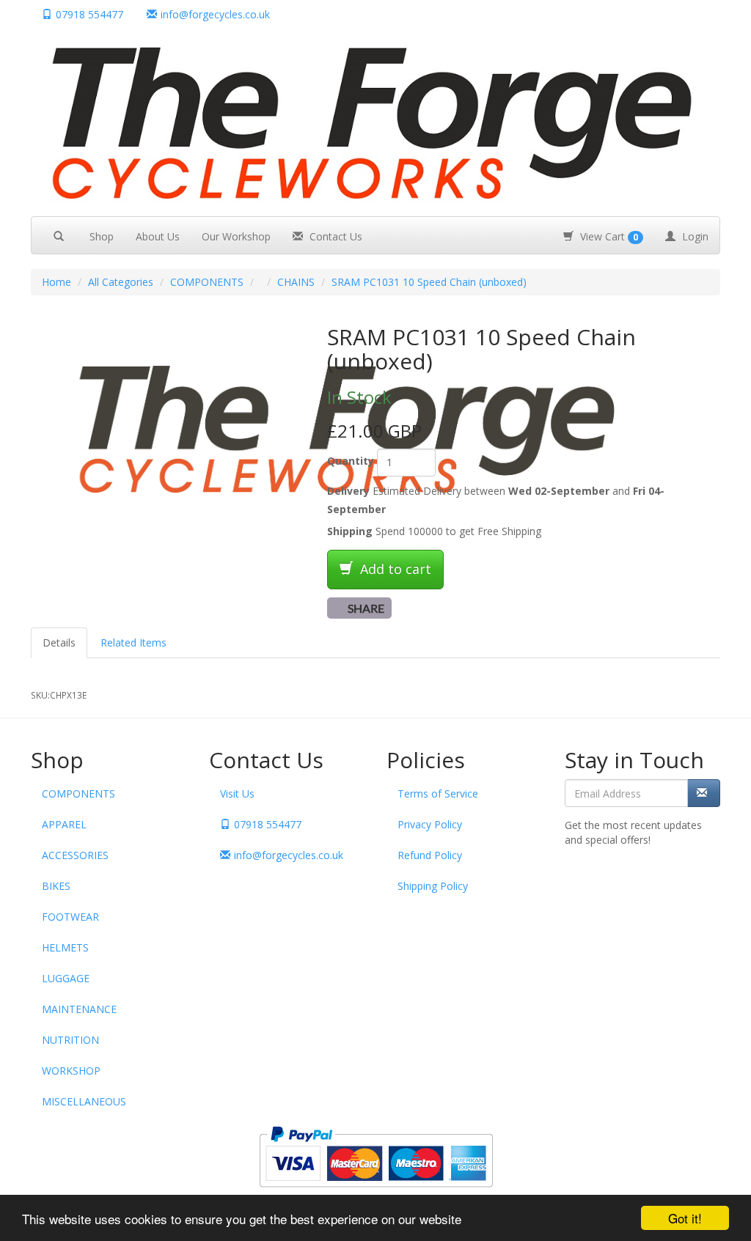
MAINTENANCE (79, 1009)
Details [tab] (59, 642)
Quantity (350, 461)
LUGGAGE (65, 978)
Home (56, 282)
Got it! (685, 1218)
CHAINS (296, 282)
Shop (101, 236)
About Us (158, 236)
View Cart (607, 236)
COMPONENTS (206, 282)
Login (693, 236)
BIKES (56, 886)
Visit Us (237, 793)
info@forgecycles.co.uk (288, 855)
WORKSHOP (71, 1071)
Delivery (348, 491)
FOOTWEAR (70, 917)
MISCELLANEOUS (84, 1101)
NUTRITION (70, 1040)
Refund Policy (430, 855)
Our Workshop (236, 236)
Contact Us (334, 236)
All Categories (120, 282)
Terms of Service (438, 793)
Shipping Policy (433, 886)
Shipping (350, 531)
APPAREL (64, 824)
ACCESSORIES (75, 855)
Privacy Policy (430, 824)
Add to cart (393, 569)
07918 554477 (89, 14)
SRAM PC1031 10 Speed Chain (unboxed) (429, 282)
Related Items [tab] (133, 642)
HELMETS (65, 947)
